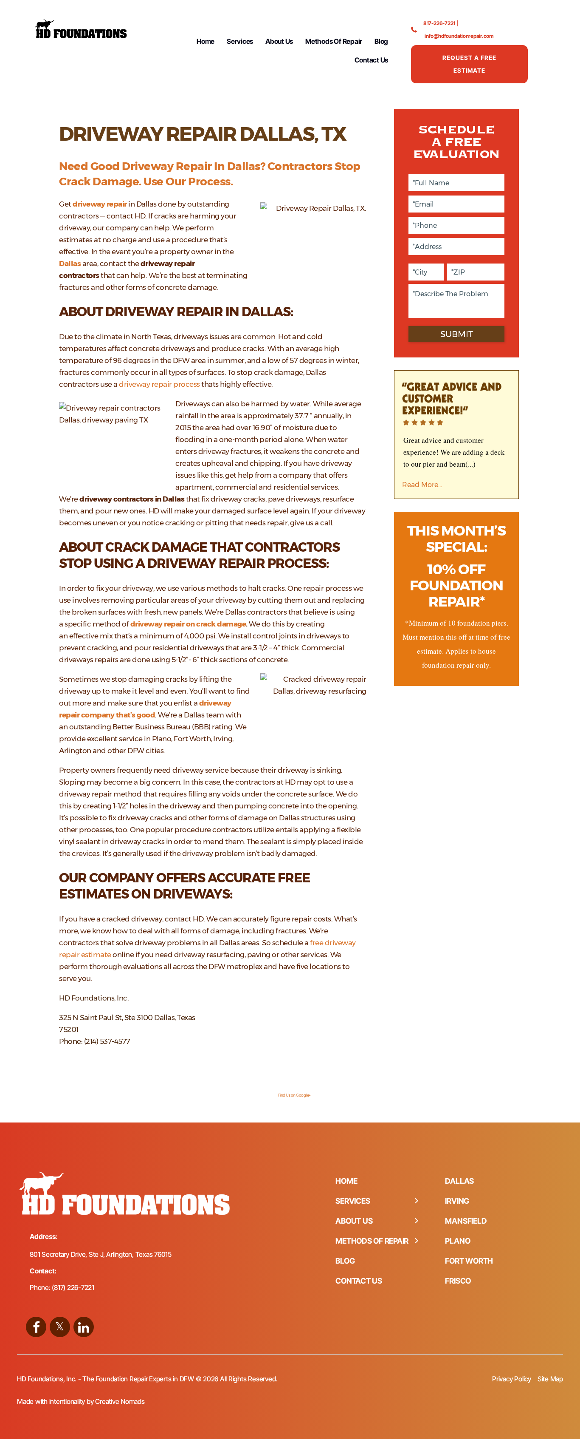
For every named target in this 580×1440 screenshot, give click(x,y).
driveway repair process (159, 384)
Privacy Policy (511, 1379)
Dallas (70, 263)
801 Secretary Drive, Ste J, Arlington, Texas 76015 (101, 1254)
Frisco (458, 1280)
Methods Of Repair (333, 41)
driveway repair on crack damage (188, 624)
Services (240, 41)
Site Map (550, 1379)
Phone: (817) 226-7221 (62, 1287)
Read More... (422, 485)
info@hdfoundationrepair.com (459, 36)
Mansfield (466, 1220)
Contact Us (372, 60)
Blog (381, 41)
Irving (457, 1200)
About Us (279, 41)
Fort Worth (469, 1260)
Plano (457, 1240)
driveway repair (100, 204)
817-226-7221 (439, 23)
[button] (416, 1201)
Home (205, 41)
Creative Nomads (119, 1401)
